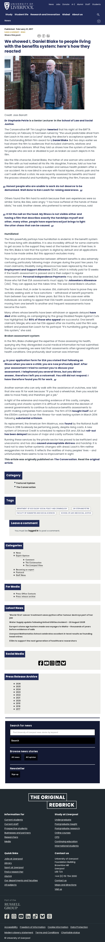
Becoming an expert (25, 569)
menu (98, 21)
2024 (18, 689)
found (68, 424)
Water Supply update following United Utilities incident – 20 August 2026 (47, 622)
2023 (18, 692)
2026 (18, 683)
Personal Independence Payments (44, 277)
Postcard (20, 572)
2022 (18, 695)
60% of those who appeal (45, 320)
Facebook (43, 34)
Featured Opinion (25, 483)
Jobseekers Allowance (82, 280)
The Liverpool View (34, 565)
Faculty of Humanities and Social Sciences (36, 513)
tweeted (52, 130)
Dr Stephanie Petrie (17, 121)
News (8, 21)
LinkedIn (47, 34)
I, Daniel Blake (59, 140)
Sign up (15, 774)
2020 (18, 700)
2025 (18, 686)
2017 (18, 709)
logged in (33, 531)
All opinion (31, 757)
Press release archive (26, 596)
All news (15, 757)
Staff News (21, 575)
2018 (18, 706)
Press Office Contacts (26, 593)
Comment (30, 559)
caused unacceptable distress (56, 443)
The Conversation (65, 459)
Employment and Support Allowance (28, 270)
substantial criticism (29, 418)
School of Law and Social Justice (76, 513)
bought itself (80, 411)
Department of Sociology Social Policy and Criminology (42, 509)
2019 (18, 703)
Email (38, 34)
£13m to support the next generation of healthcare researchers (43, 641)
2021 (18, 697)
